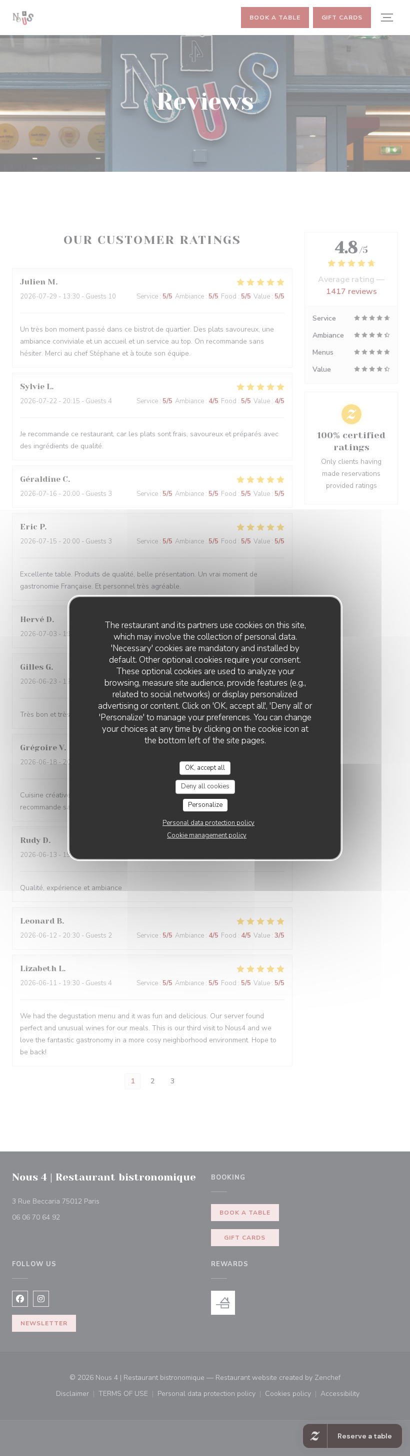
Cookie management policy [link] (206, 835)
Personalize (205, 804)
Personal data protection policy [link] (208, 822)
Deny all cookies (205, 786)
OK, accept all (205, 767)
